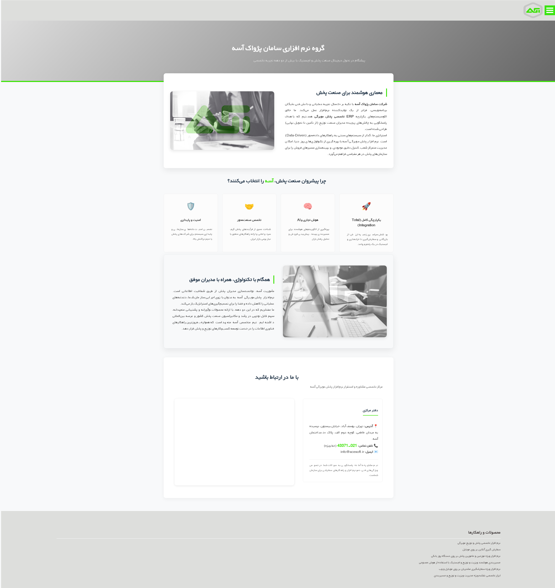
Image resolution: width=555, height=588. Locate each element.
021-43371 (346, 445)
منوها (549, 10)
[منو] (532, 10)
